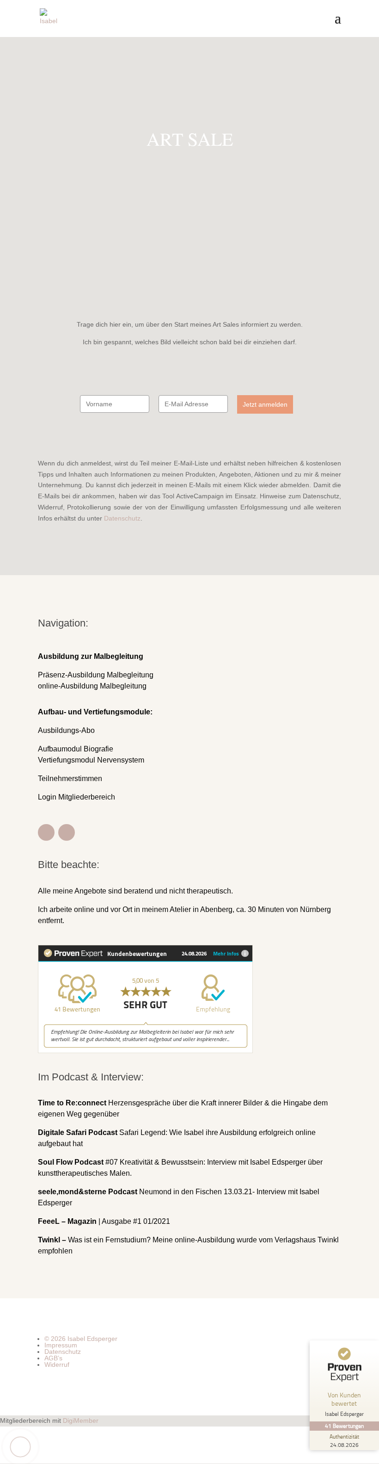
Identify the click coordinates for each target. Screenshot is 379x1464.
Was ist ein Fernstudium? (95, 1240)
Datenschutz (122, 518)
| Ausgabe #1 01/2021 (104, 1221)
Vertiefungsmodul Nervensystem (91, 760)
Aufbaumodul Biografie (75, 749)
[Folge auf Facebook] (46, 832)
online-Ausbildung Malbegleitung (92, 686)
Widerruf (56, 1364)
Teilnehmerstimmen (70, 778)
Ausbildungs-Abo (66, 730)
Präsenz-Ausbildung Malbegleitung (95, 675)
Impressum (60, 1345)
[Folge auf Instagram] (66, 832)
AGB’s (53, 1358)
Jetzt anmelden (265, 404)
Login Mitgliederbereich (76, 797)
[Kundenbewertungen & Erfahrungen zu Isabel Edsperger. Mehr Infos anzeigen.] (145, 1051)
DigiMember (80, 1420)
